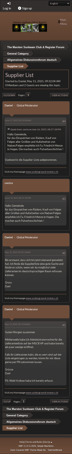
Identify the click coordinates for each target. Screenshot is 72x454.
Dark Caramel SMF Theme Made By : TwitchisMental (36, 450)
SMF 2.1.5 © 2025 (27, 446)
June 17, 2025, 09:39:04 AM (18, 120)
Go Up (7, 401)
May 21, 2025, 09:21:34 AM (17, 252)
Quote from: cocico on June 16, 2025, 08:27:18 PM (35, 129)
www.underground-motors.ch (42, 171)
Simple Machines (45, 446)
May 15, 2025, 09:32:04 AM (17, 324)
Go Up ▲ (48, 442)
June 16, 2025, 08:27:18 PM (18, 198)
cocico (9, 183)
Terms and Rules (34, 442)
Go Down (9, 95)
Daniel (9, 105)
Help (21, 442)
